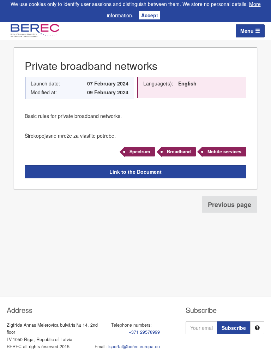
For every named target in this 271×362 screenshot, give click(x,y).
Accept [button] (149, 15)
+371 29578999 (144, 332)
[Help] (257, 327)
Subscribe (234, 327)
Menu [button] (247, 30)
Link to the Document (135, 171)
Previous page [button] (229, 204)
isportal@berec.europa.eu (134, 346)
